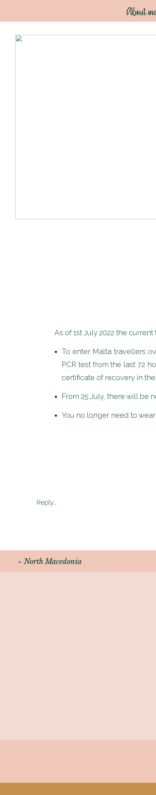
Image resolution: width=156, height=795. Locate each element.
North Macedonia (53, 561)
